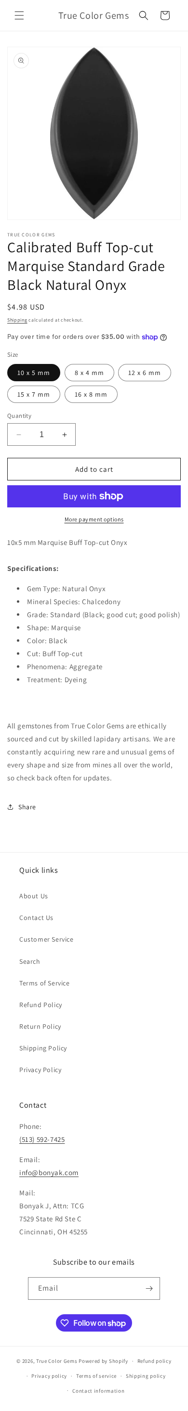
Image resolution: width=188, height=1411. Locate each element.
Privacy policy (49, 1375)
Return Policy (40, 1026)
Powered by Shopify (103, 1361)
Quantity (19, 416)
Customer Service (46, 939)
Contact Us (36, 917)
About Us (33, 896)
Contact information (98, 1390)
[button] (19, 15)
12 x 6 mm (144, 372)
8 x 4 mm (89, 372)
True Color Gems (57, 1361)
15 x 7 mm (33, 394)
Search (29, 961)
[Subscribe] (149, 1288)
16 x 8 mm (91, 394)
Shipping (17, 320)
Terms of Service (44, 983)
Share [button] (27, 807)
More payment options (94, 519)
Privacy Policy (40, 1069)
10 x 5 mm (33, 372)
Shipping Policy (43, 1048)
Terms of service (96, 1375)
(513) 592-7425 (42, 1139)
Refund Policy (40, 1004)
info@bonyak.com (49, 1172)
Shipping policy (146, 1375)
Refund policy (154, 1361)
